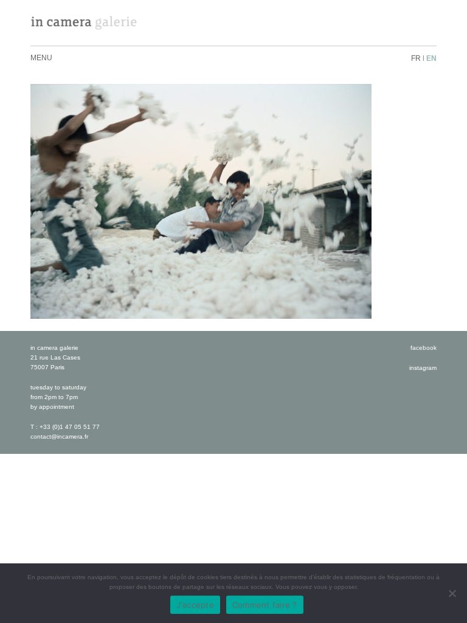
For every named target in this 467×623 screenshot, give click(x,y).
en (431, 58)
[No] (452, 593)
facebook (423, 347)
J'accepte (195, 605)
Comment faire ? (264, 605)
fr (416, 58)
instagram (423, 367)
